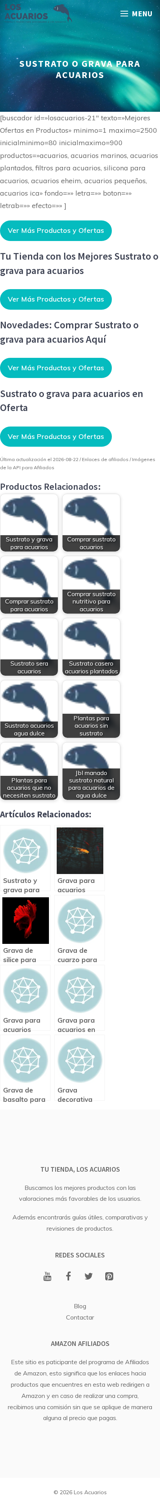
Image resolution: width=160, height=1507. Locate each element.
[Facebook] (68, 1277)
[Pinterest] (109, 1277)
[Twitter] (88, 1277)
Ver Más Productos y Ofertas (56, 230)
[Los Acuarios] (38, 13)
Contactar (80, 1317)
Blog (80, 1306)
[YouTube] (47, 1277)
